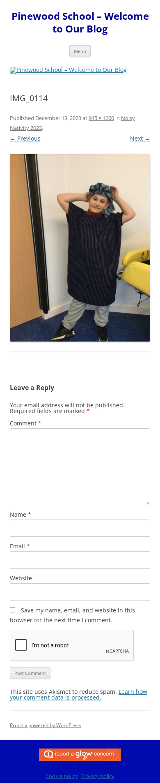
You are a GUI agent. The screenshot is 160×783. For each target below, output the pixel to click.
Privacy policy (97, 776)
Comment (25, 423)
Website (21, 578)
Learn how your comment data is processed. (78, 694)
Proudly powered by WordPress (45, 725)
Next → (140, 138)
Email (20, 546)
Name (20, 514)
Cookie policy (62, 776)
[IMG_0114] (80, 248)
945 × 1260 (101, 118)
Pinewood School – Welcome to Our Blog (80, 22)
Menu (80, 51)
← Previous (25, 138)
